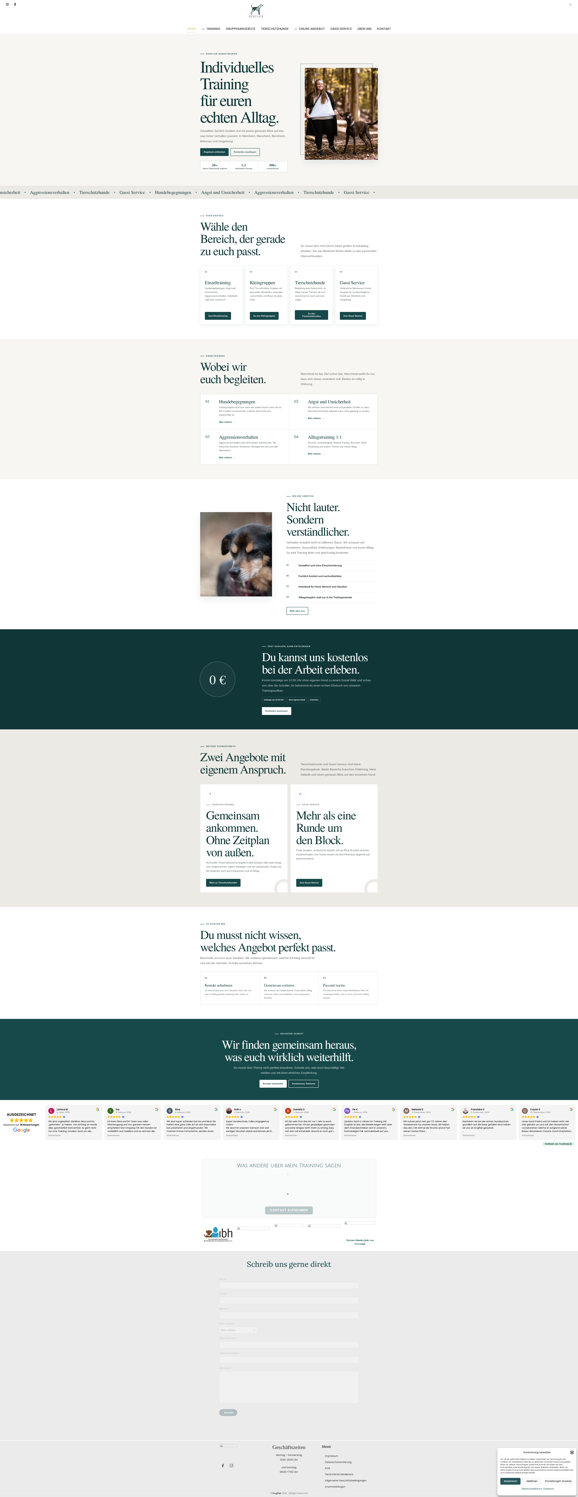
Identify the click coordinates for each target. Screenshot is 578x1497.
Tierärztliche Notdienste (339, 1474)
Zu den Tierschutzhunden (311, 314)
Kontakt (384, 29)
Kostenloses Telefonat (303, 1083)
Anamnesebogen (335, 1486)
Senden (228, 1412)
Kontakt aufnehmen (273, 1083)
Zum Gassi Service (352, 316)
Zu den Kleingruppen (264, 316)
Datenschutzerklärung (532, 1488)
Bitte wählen (227, 1323)
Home (191, 29)
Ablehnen (532, 1481)
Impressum (548, 1488)
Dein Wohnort (227, 1338)
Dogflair (277, 1493)
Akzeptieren (510, 1481)
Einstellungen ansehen (558, 1481)
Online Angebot (311, 29)
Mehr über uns (297, 611)
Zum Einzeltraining (218, 316)
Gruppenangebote (240, 29)
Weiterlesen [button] (54, 1135)
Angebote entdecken (214, 152)
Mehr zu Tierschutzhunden (223, 882)
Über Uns (364, 29)
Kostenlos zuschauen (245, 152)
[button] (571, 1452)
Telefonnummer (229, 1353)
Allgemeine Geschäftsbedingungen (346, 1480)
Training (213, 29)
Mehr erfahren (225, 422)
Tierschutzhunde (275, 29)
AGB (327, 1468)
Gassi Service (341, 29)
